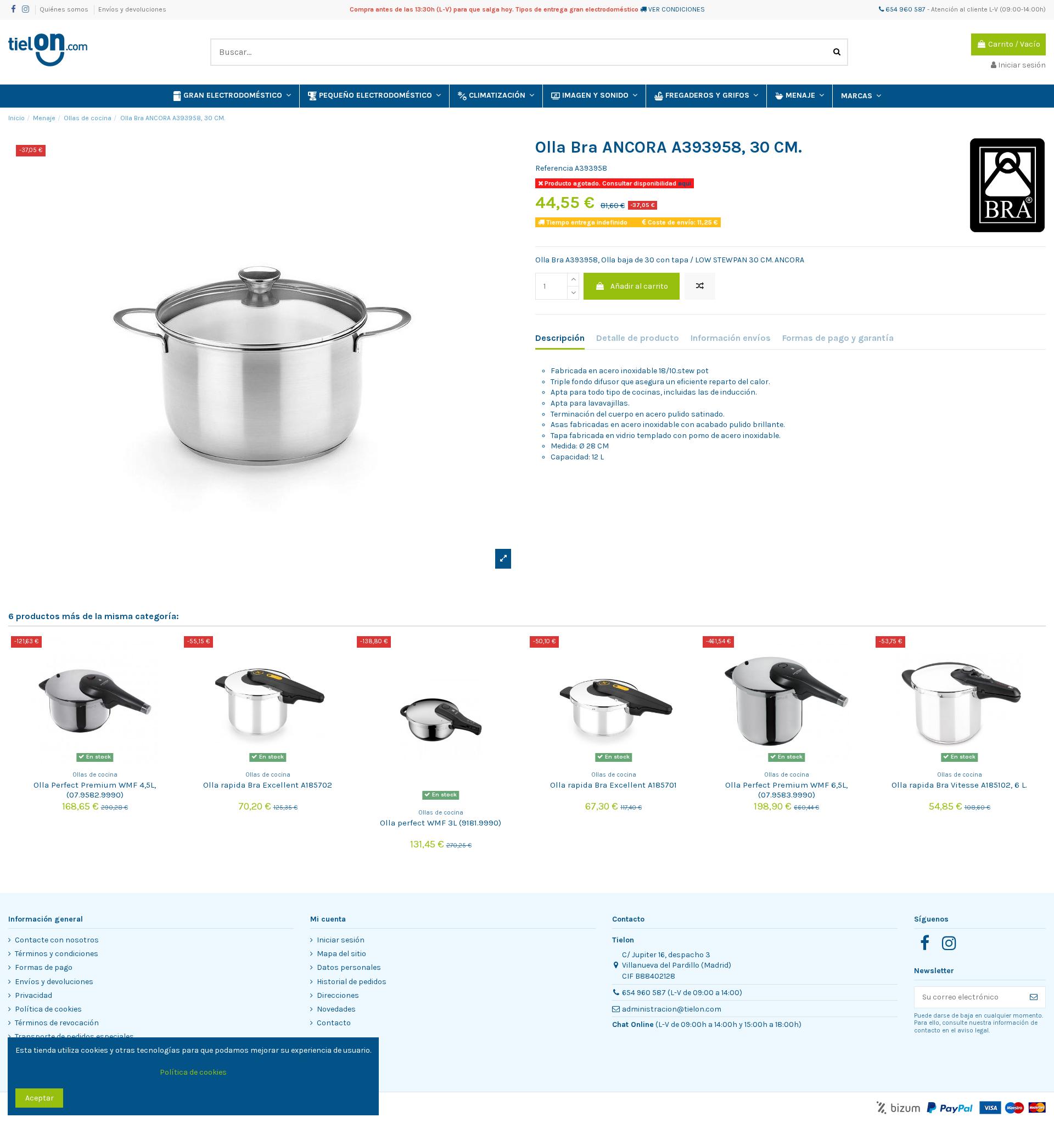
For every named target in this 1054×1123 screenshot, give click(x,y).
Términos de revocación (57, 1022)
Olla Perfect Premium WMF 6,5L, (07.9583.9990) (786, 790)
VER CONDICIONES (676, 9)
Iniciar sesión (341, 940)
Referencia (554, 168)
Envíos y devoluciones (132, 9)
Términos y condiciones (56, 953)
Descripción (560, 338)
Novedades (336, 1009)
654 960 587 (905, 9)
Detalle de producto (637, 338)
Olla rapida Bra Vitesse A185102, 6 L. (959, 785)
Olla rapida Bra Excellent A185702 (267, 785)
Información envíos (731, 338)
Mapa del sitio (341, 953)
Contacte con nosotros (57, 940)
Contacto (334, 1022)
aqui (683, 183)
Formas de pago (43, 967)
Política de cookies (48, 1009)
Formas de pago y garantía (838, 338)
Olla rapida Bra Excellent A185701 (613, 785)
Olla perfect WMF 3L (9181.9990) (440, 823)
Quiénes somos (65, 9)
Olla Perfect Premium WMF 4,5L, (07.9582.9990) (94, 790)
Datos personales (349, 967)
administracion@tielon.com (671, 1009)
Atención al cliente (959, 9)
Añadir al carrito (639, 286)
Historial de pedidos (351, 981)
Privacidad (33, 995)
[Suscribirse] (1033, 997)
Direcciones (338, 995)
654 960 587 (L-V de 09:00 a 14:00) (682, 992)
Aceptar (39, 1098)
